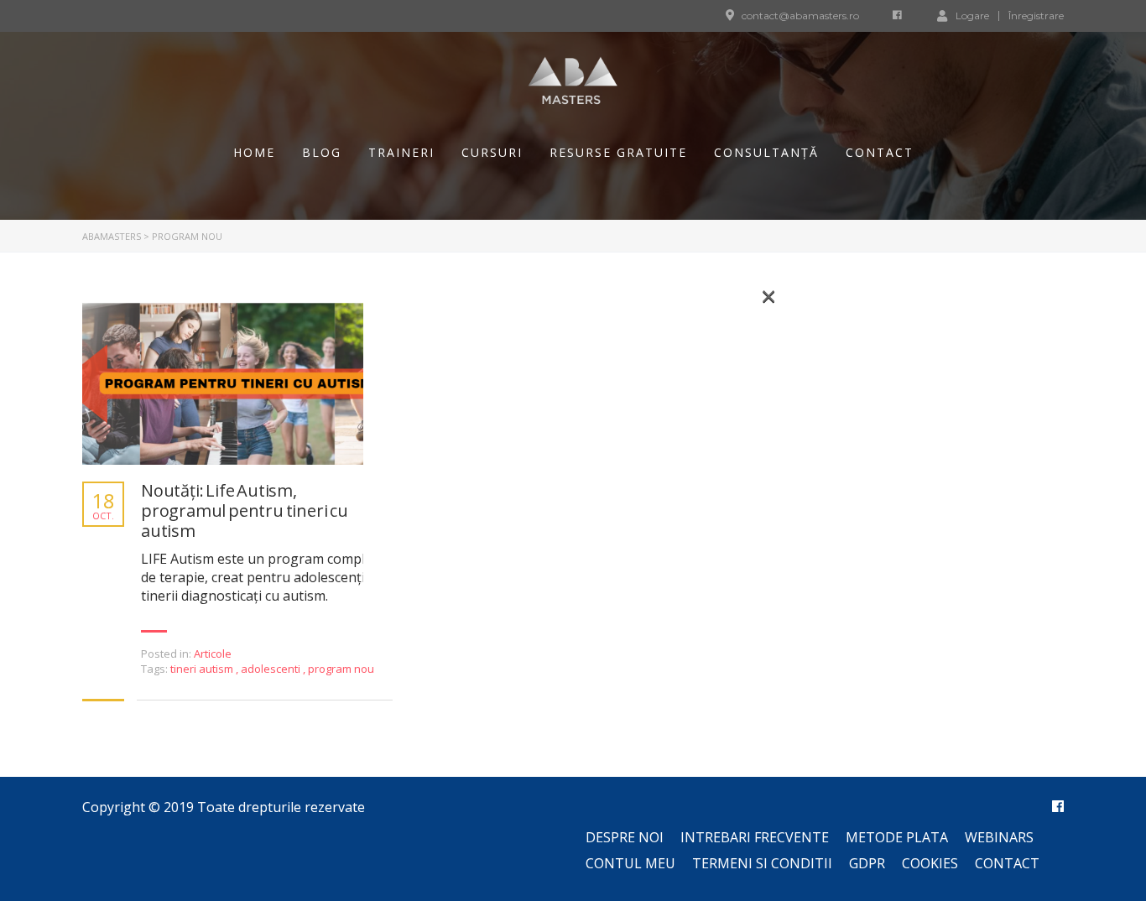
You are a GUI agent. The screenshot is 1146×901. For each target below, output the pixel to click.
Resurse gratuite (618, 152)
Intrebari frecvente (754, 837)
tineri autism (203, 668)
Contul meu (630, 863)
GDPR (867, 863)
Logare (972, 15)
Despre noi (625, 837)
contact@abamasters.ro (800, 15)
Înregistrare (1036, 16)
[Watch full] (237, 384)
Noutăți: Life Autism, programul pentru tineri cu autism (244, 511)
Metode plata (897, 837)
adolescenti (272, 668)
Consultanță (766, 152)
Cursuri (492, 152)
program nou (341, 668)
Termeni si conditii (762, 863)
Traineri (401, 152)
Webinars (999, 837)
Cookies (930, 863)
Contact (880, 152)
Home (254, 152)
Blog (321, 152)
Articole (213, 653)
